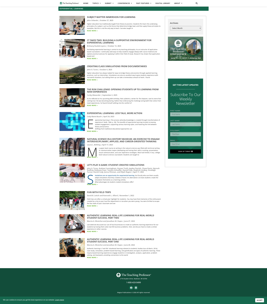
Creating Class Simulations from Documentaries (117, 66)
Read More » (92, 31)
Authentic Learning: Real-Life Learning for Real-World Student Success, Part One (120, 240)
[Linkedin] (136, 288)
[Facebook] (131, 288)
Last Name (175, 121)
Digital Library (163, 3)
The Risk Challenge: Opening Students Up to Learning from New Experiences (123, 90)
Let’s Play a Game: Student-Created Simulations (115, 164)
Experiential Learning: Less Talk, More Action (114, 113)
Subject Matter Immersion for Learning (111, 17)
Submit (108, 3)
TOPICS (96, 3)
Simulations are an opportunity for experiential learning (114, 175)
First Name (175, 111)
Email (173, 140)
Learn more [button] (59, 300)
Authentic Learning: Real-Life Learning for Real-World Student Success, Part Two (120, 216)
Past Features (142, 3)
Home (85, 3)
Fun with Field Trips (99, 192)
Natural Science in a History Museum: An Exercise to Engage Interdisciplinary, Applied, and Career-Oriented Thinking (123, 140)
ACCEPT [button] (260, 300)
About (177, 3)
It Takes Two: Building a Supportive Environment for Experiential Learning (119, 41)
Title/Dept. (175, 130)
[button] (196, 3)
